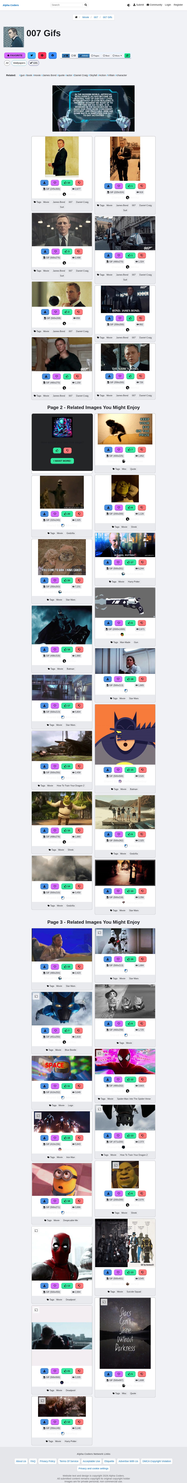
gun (22, 75)
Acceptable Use (91, 1461)
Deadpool (70, 1299)
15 (68, 766)
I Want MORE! (62, 461)
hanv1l (134, 1283)
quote (61, 75)
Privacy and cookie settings (93, 1468)
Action (102, 75)
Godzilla (71, 533)
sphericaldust (71, 1149)
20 (68, 513)
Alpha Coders (11, 5)
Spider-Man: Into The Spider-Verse (134, 1099)
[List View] (73, 56)
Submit (140, 4)
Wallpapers (19, 63)
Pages (96, 56)
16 (68, 649)
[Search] (86, 5)
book (29, 75)
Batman (70, 669)
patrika (71, 194)
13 (68, 1285)
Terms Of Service (69, 1461)
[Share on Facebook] (53, 55)
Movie (85, 17)
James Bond (49, 75)
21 (68, 1371)
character (121, 75)
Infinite (85, 56)
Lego (70, 1105)
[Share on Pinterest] (42, 55)
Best (107, 56)
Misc (124, 469)
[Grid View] (66, 56)
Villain (111, 75)
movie (37, 75)
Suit (62, 207)
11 (68, 1086)
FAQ (33, 1461)
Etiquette (109, 1461)
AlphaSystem (71, 591)
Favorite (16, 55)
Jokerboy (71, 525)
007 (96, 17)
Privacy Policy (47, 1461)
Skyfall (93, 75)
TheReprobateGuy (134, 781)
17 (68, 705)
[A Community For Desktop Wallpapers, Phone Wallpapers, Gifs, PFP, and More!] (76, 17)
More (117, 56)
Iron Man (70, 1157)
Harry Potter (134, 582)
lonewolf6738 (134, 1147)
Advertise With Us (128, 1461)
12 (68, 1422)
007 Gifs (107, 17)
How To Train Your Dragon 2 (70, 785)
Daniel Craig (80, 75)
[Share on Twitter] (32, 55)
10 (68, 182)
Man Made (125, 642)
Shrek (71, 850)
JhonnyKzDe (134, 902)
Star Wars (70, 600)
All (7, 63)
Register (178, 4)
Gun (136, 642)
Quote (133, 469)
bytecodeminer (134, 634)
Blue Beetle (70, 1050)
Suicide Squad (134, 1292)
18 (131, 679)
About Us (21, 1461)
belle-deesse (134, 461)
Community (155, 4)
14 (68, 886)
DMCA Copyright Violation (157, 1461)
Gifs (35, 63)
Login (168, 4)
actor (69, 75)
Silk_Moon (71, 1382)
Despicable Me (70, 1220)
